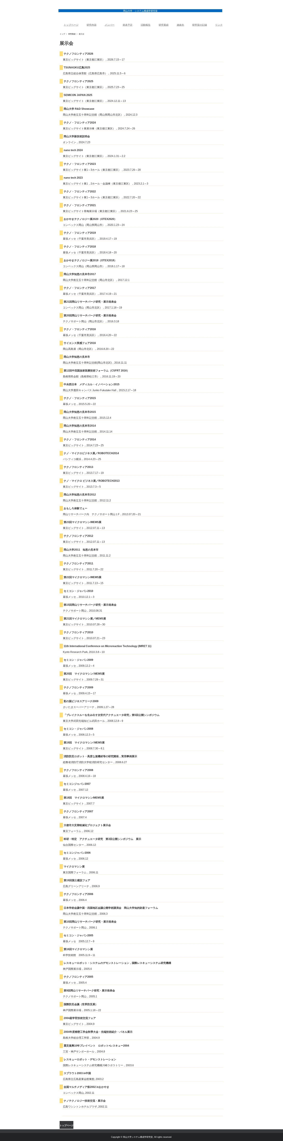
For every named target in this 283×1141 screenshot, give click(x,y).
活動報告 (146, 25)
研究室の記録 (199, 25)
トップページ (71, 25)
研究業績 (164, 25)
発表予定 (127, 25)
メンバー (109, 25)
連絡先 (180, 25)
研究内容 (91, 25)
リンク (219, 25)
